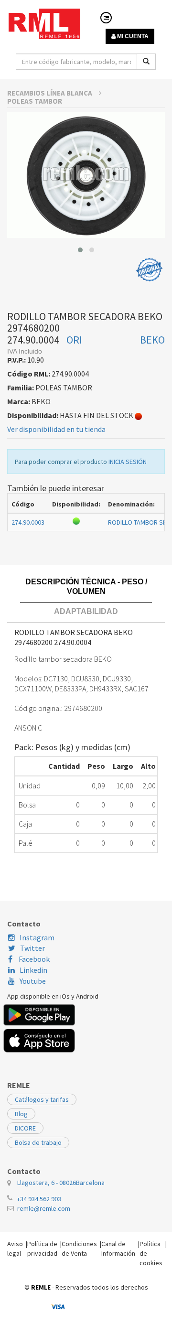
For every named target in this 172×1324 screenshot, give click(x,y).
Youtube (33, 981)
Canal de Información (118, 1248)
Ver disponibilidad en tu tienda (56, 429)
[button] (80, 250)
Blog (21, 1113)
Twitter (32, 948)
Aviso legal (15, 1248)
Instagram (37, 937)
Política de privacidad (42, 1248)
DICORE (25, 1128)
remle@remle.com (43, 1208)
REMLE (41, 1287)
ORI (74, 339)
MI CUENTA (132, 36)
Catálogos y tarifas (42, 1099)
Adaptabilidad (86, 611)
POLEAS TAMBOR (34, 101)
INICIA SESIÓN (127, 461)
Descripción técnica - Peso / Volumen (86, 586)
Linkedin (33, 970)
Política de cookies (151, 1253)
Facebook (33, 959)
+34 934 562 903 (39, 1199)
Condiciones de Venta (79, 1248)
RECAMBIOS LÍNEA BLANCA (50, 92)
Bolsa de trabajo (38, 1142)
